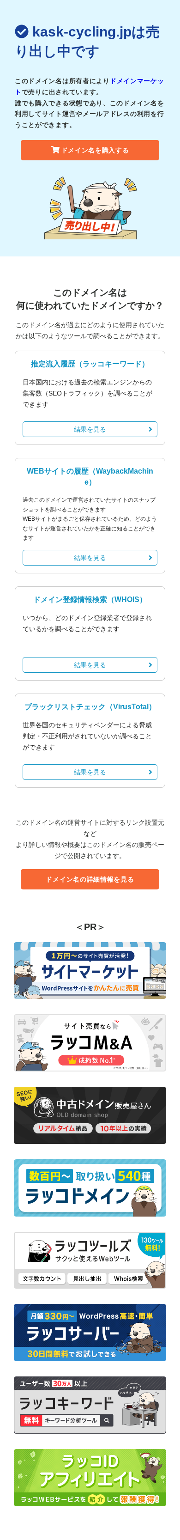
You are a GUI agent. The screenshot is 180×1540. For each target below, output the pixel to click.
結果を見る (90, 429)
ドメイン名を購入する (95, 150)
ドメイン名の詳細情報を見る (90, 879)
